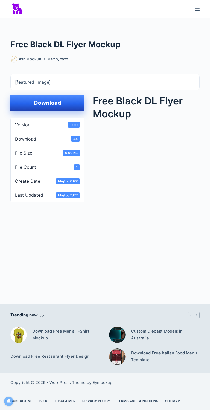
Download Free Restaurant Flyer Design (49, 356)
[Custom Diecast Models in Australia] (117, 335)
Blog (43, 401)
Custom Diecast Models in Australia (157, 334)
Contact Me (21, 401)
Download (47, 103)
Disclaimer (65, 401)
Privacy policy (96, 401)
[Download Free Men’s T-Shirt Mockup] (18, 335)
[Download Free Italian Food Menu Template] (117, 356)
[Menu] (197, 8)
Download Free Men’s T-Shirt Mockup (60, 334)
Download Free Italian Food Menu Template (164, 356)
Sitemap (172, 401)
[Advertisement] (109, 245)
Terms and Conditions (137, 401)
